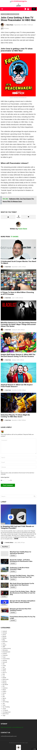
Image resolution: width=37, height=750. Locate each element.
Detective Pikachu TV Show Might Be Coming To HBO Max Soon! (15, 416)
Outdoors (5, 688)
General (4, 662)
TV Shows (14, 236)
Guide (4, 665)
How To (4, 672)
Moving (4, 682)
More (16, 538)
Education (5, 650)
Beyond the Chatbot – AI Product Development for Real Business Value (21, 560)
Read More (5, 546)
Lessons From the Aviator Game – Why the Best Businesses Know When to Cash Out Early (22, 593)
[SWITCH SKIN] (25, 9)
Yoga (3, 715)
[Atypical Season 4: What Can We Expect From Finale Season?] (18, 373)
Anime (4, 634)
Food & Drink (6, 658)
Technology (5, 701)
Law (3, 676)
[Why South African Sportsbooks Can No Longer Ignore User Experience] (5, 585)
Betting (4, 638)
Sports (4, 698)
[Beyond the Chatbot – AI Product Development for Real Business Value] (5, 561)
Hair (3, 667)
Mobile (4, 677)
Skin (3, 696)
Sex (3, 694)
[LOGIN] (28, 9)
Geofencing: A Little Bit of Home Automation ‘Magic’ (19, 568)
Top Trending (6, 707)
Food (3, 657)
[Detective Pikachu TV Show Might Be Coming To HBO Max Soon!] (18, 403)
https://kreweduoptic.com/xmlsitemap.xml (12, 727)
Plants (4, 689)
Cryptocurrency (6, 648)
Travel (4, 708)
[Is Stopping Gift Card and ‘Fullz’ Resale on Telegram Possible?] (18, 514)
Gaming (4, 660)
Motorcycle (5, 679)
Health (4, 669)
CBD (3, 646)
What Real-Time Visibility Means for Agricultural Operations (20, 552)
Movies (4, 681)
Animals (4, 633)
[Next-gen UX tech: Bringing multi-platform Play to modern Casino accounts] (5, 602)
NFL (3, 686)
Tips (3, 703)
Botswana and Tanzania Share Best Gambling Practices (20, 609)
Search (34, 497)
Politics (4, 691)
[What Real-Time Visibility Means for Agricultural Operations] (5, 553)
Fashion (4, 653)
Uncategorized (6, 712)
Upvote (8, 217)
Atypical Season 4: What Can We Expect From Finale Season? (17, 385)
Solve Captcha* (5, 477)
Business (4, 641)
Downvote (28, 217)
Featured (4, 655)
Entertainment (6, 652)
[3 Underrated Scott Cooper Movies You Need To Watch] (18, 249)
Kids (3, 674)
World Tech (5, 713)
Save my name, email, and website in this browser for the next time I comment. (17, 473)
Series (4, 693)
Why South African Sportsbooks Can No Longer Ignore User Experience (22, 584)
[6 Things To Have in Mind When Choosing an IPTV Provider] (18, 279)
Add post (34, 9)
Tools (3, 705)
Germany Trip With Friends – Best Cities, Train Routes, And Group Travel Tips (22, 576)
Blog (3, 523)
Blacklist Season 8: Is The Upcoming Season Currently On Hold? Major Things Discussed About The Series (18, 324)
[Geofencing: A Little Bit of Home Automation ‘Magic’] (5, 569)
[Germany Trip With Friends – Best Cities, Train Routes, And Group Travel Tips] (5, 577)
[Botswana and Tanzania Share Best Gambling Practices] (5, 610)
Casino (4, 645)
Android (4, 631)
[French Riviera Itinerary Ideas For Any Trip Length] (5, 618)
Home (4, 670)
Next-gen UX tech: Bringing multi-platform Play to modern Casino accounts (22, 601)
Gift (3, 664)
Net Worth (5, 684)
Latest (18, 6)
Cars (3, 643)
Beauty (4, 636)
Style (3, 700)
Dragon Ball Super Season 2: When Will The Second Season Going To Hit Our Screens (18, 355)
